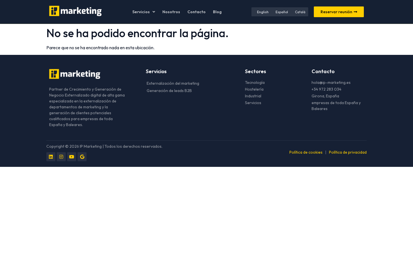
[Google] (82, 156)
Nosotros (171, 11)
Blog (217, 11)
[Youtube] (71, 156)
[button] (144, 12)
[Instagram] (61, 156)
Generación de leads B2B (169, 90)
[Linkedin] (50, 156)
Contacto (196, 11)
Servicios (141, 11)
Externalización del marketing (173, 83)
